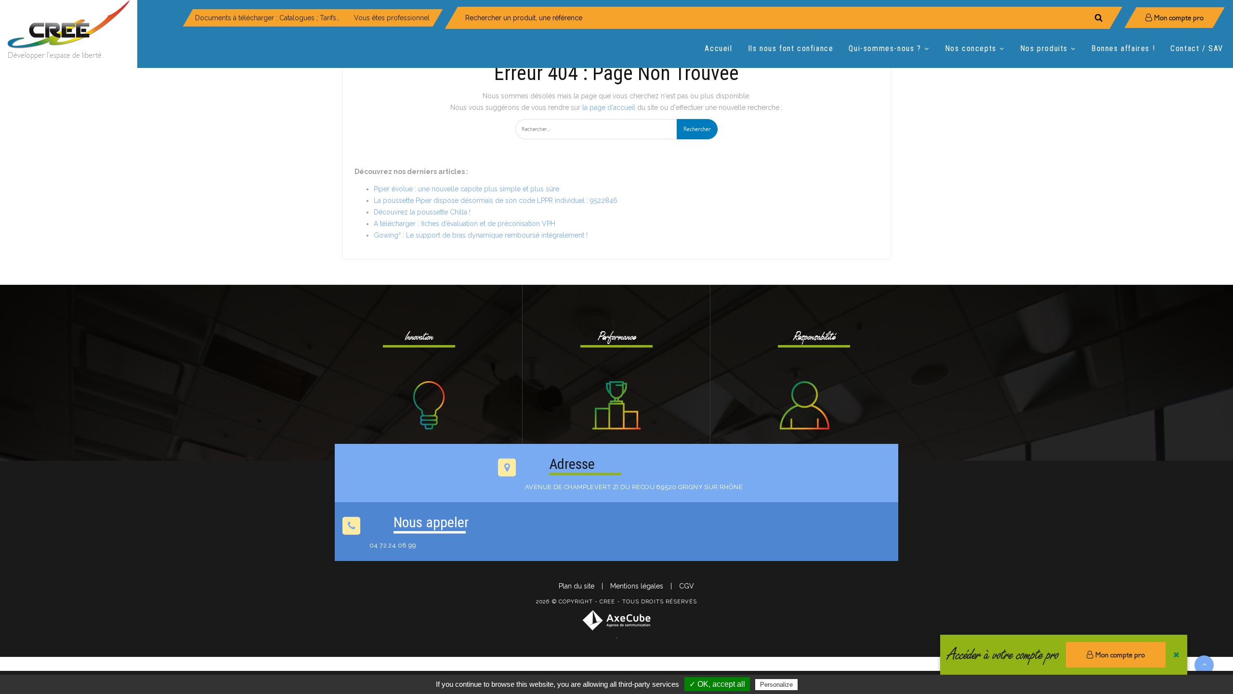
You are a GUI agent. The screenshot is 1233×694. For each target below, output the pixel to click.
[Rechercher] (1098, 17)
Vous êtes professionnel (392, 18)
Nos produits (1044, 48)
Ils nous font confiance (791, 48)
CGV (686, 586)
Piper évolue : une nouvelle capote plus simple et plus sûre (466, 189)
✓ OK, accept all (717, 684)
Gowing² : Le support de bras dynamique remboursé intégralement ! (481, 235)
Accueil (718, 48)
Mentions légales (636, 586)
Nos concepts (971, 48)
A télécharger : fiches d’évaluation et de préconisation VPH (464, 223)
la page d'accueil (608, 107)
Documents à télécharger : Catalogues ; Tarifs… (267, 18)
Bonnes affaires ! (1123, 48)
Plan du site (576, 586)
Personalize (776, 684)
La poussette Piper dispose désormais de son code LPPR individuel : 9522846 (495, 200)
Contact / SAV (1196, 48)
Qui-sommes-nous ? (885, 48)
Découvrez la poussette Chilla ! (422, 212)
